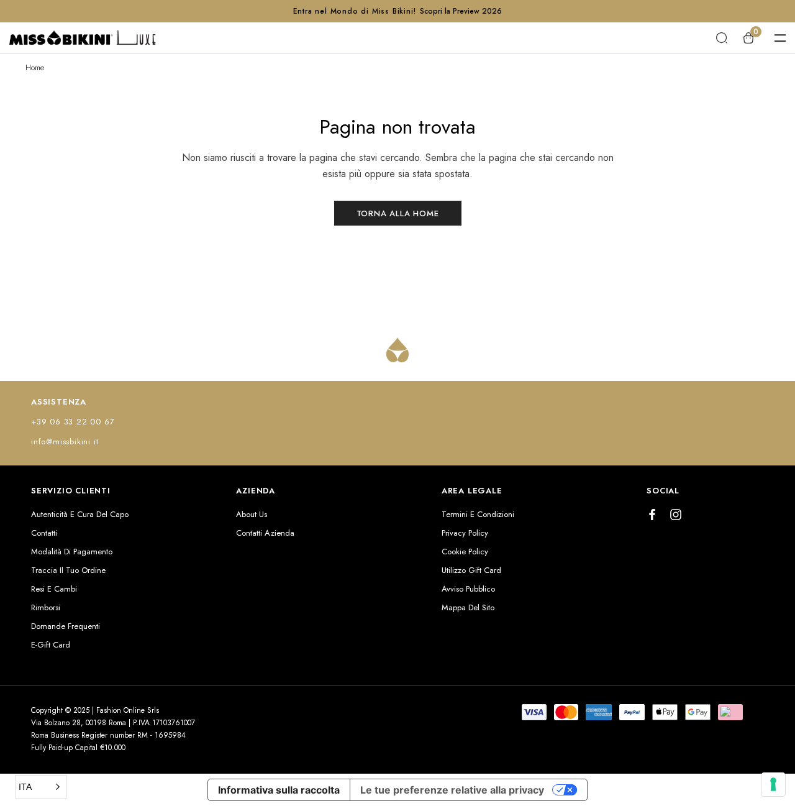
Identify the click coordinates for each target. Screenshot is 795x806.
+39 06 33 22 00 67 (72, 422)
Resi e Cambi (54, 589)
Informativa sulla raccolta (279, 790)
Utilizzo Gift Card (471, 570)
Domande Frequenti (65, 626)
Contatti (44, 533)
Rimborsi (45, 607)
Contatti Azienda (265, 533)
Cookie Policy (465, 551)
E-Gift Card (50, 645)
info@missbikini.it (64, 441)
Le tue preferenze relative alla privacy (452, 790)
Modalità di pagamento (71, 551)
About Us (251, 514)
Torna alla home (398, 213)
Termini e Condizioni (478, 514)
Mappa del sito (468, 607)
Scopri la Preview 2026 (461, 11)
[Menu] (780, 38)
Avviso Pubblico (468, 589)
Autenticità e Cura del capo (80, 514)
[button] (41, 787)
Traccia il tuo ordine (68, 570)
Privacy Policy (465, 533)
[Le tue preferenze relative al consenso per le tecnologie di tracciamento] (773, 784)
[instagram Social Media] (675, 514)
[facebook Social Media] (652, 514)
